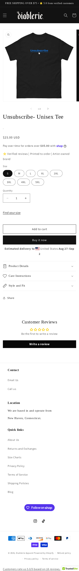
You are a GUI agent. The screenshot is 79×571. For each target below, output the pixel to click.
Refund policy (64, 553)
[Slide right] (48, 108)
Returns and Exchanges (22, 448)
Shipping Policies (18, 483)
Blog (10, 492)
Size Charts (14, 457)
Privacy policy (31, 558)
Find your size (12, 213)
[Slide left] (31, 108)
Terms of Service (18, 474)
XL (42, 173)
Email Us (13, 380)
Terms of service (50, 558)
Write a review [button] (39, 344)
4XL (23, 182)
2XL (56, 173)
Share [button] (10, 298)
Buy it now (39, 240)
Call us (12, 389)
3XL (9, 182)
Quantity (7, 190)
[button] (5, 15)
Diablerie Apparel (25, 552)
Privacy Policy (16, 466)
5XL (37, 182)
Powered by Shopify (44, 552)
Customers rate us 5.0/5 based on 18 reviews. (31, 569)
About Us (13, 440)
